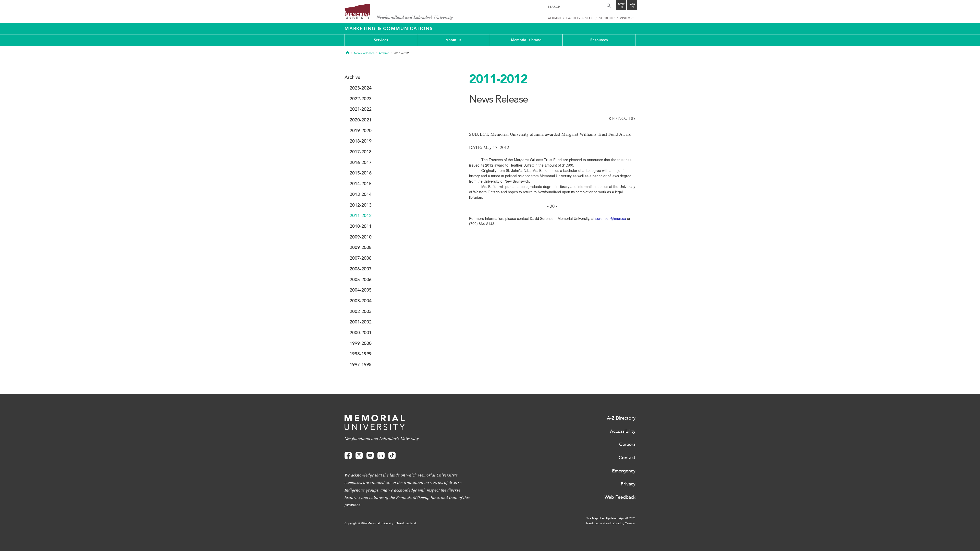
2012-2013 (361, 205)
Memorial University (399, 12)
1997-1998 (361, 364)
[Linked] (381, 455)
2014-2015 (361, 183)
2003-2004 (361, 301)
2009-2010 (361, 237)
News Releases (364, 53)
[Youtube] (370, 455)
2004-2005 (361, 290)
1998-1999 (361, 354)
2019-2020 (361, 130)
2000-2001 (361, 332)
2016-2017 (361, 162)
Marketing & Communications (389, 28)
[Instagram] (359, 455)
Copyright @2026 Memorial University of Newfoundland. (381, 523)
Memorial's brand (526, 40)
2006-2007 (361, 269)
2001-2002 (361, 322)
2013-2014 (361, 194)
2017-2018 (361, 152)
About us (453, 40)
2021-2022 (361, 109)
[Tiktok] (392, 455)
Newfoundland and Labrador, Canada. (610, 523)
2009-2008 (361, 247)
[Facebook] (348, 455)
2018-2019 (361, 141)
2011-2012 (361, 215)
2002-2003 (361, 311)
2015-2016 (361, 173)
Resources (599, 40)
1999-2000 (361, 343)
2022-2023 (361, 99)
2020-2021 (361, 120)
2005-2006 (361, 279)
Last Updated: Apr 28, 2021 (617, 518)
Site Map (592, 518)
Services (381, 40)
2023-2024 (361, 88)
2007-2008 (361, 258)
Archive (384, 53)
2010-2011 (361, 226)
